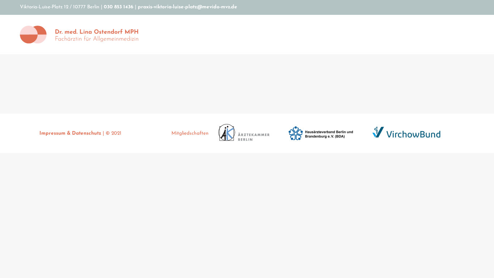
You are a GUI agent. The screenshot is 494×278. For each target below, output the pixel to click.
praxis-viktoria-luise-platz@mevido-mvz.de (187, 7)
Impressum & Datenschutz (71, 133)
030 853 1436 (118, 7)
